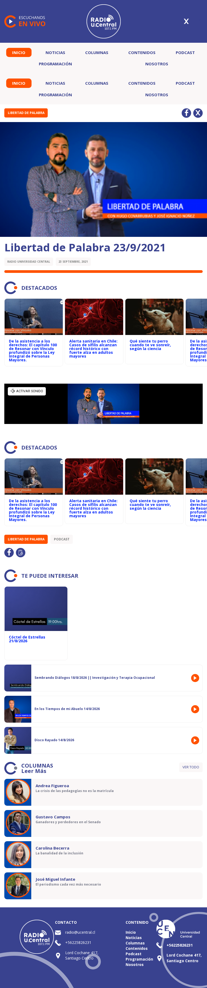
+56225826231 (78, 942)
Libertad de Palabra (26, 112)
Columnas (96, 52)
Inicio (18, 52)
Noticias (55, 52)
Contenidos (142, 52)
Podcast (185, 52)
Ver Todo (190, 767)
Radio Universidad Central (28, 261)
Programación (55, 63)
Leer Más (33, 771)
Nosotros (156, 63)
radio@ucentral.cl (80, 932)
